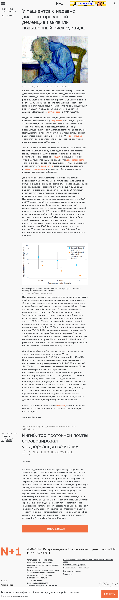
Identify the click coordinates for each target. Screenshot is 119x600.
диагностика (47, 166)
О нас (4, 580)
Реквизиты (67, 574)
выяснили (60, 405)
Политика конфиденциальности (15, 596)
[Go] (3, 3)
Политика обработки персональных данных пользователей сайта (88, 560)
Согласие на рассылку (72, 571)
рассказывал (75, 136)
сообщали (56, 157)
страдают (57, 120)
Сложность (7, 585)
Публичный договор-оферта (74, 564)
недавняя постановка (34, 169)
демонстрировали (75, 160)
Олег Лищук (26, 461)
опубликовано (55, 112)
